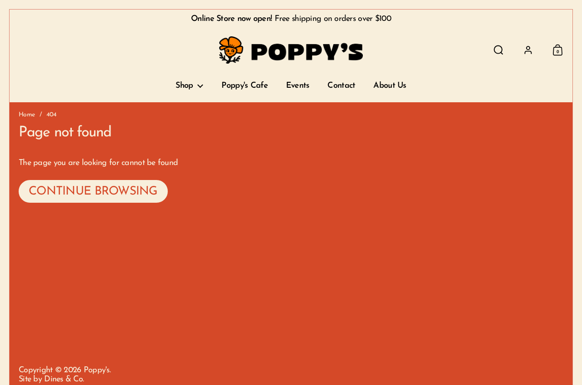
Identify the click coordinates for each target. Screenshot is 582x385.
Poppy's (97, 370)
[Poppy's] (291, 50)
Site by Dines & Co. (51, 379)
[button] (498, 50)
